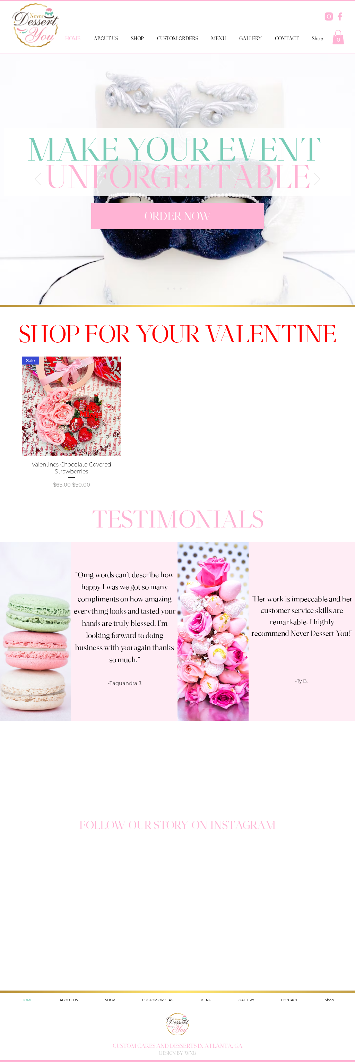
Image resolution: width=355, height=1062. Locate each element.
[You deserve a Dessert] (181, 289)
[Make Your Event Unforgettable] (187, 289)
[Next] (317, 179)
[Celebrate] (174, 289)
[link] (338, 37)
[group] (177, 422)
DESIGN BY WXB (177, 1053)
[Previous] (38, 179)
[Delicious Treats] (168, 289)
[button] (137, 38)
